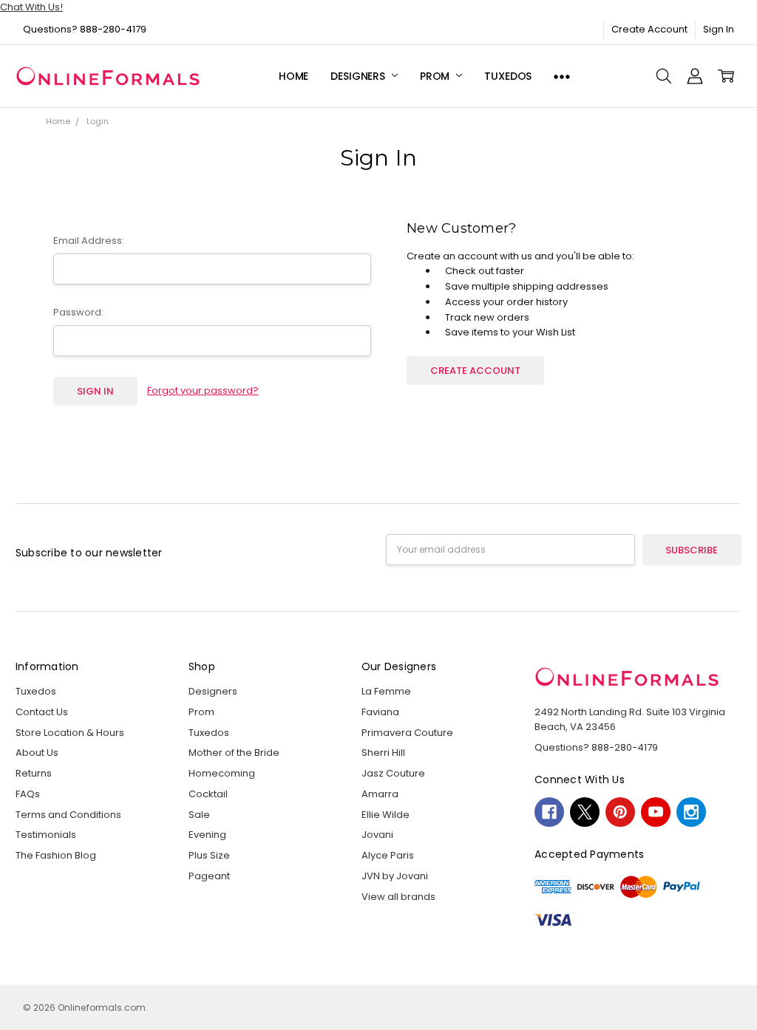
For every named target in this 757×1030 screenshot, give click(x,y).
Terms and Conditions (68, 815)
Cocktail (208, 794)
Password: (78, 312)
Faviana (380, 712)
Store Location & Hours (70, 733)
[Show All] (562, 76)
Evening (207, 835)
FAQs (28, 794)
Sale (199, 815)
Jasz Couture (393, 773)
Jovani (377, 835)
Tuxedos (508, 76)
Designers (359, 76)
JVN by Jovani (394, 876)
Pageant (209, 876)
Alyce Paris (387, 855)
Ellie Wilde (385, 815)
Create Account (649, 29)
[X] (585, 812)
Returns (34, 773)
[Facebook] (549, 812)
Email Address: (88, 240)
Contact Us (42, 712)
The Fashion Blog (56, 855)
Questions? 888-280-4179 (84, 29)
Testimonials (46, 835)
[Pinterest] (620, 812)
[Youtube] (656, 812)
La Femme (386, 691)
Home (293, 76)
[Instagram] (691, 812)
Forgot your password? (203, 390)
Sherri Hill (383, 753)
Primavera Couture (407, 733)
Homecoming (222, 773)
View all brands (398, 897)
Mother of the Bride (234, 753)
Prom (436, 76)
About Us (37, 753)
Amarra (379, 794)
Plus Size (209, 855)
